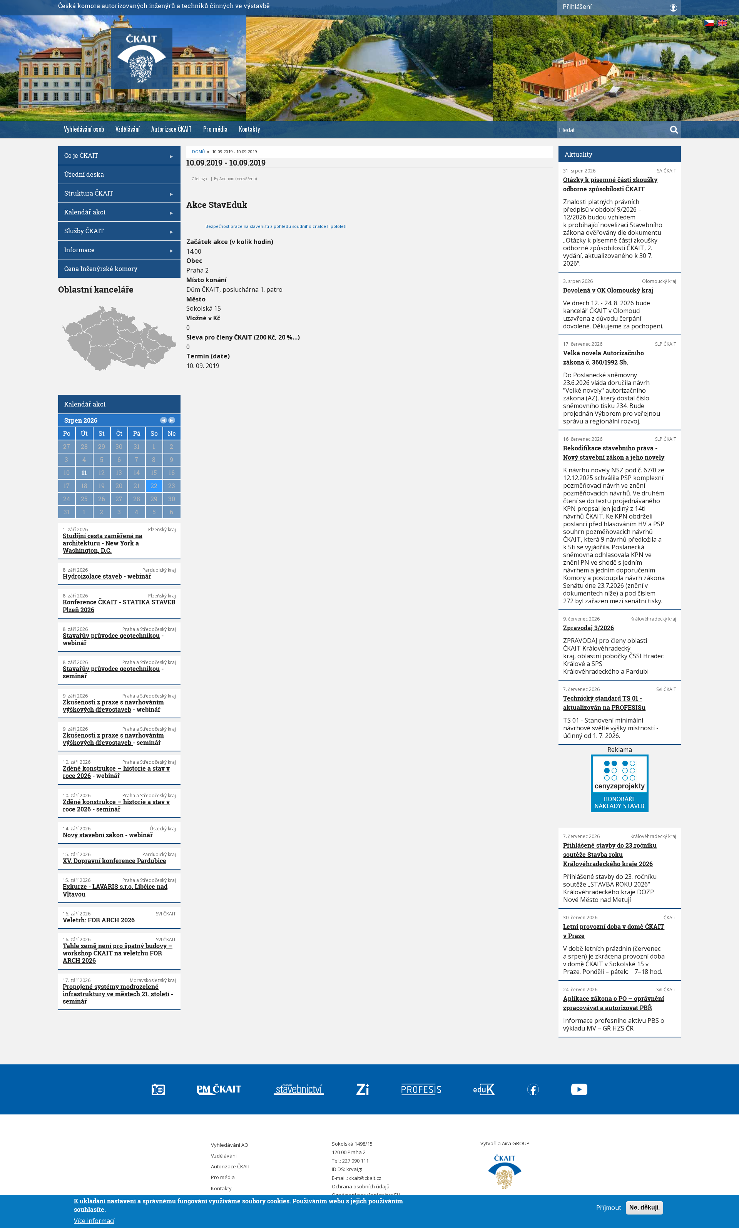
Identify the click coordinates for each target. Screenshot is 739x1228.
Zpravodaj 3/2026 (588, 628)
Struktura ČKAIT (85, 195)
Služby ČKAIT (81, 233)
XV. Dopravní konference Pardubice (114, 861)
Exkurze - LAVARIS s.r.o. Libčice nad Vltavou (115, 890)
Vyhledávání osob (84, 129)
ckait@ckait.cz (365, 1177)
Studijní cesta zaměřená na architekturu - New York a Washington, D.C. (102, 543)
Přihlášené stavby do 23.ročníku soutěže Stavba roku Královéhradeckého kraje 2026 (610, 854)
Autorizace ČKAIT (171, 129)
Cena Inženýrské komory (100, 268)
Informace (76, 252)
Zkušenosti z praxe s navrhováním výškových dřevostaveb (113, 705)
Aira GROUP (516, 1143)
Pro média (215, 129)
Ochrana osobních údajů (361, 1186)
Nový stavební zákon (93, 835)
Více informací (94, 1220)
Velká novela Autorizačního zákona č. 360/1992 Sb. (603, 357)
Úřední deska (84, 174)
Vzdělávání (127, 129)
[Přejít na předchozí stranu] (163, 420)
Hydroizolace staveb (92, 576)
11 (84, 472)
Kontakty (249, 129)
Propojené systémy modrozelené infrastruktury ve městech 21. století (116, 990)
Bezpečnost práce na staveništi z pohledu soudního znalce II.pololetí (276, 226)
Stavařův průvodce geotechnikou (111, 635)
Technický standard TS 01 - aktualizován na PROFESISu (604, 702)
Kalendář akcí (81, 214)
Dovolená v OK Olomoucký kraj (608, 290)
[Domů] (505, 1172)
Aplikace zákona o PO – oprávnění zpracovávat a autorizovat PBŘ (613, 1003)
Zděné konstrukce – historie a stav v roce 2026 (116, 772)
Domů (198, 151)
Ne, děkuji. (644, 1207)
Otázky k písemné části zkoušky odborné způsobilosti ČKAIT (610, 184)
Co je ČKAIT (78, 158)
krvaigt (354, 1169)
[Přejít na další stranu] (171, 420)
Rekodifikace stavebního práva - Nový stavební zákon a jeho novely (613, 452)
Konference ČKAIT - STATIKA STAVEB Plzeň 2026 (119, 605)
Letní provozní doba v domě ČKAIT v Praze (613, 931)
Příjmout (608, 1207)
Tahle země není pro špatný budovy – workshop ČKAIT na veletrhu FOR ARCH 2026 (117, 953)
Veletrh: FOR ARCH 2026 (99, 920)
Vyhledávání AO (229, 1144)
